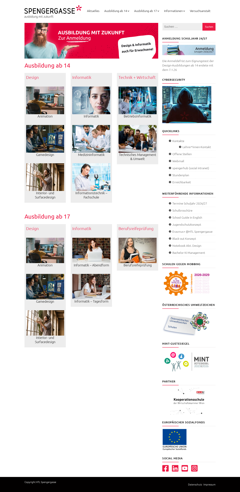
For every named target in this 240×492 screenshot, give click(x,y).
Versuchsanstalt (200, 11)
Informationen (173, 11)
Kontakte (178, 141)
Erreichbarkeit (181, 182)
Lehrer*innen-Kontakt (197, 147)
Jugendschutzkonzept (186, 224)
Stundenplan (180, 175)
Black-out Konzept (184, 238)
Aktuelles (93, 11)
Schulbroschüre (182, 210)
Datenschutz (195, 484)
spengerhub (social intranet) (190, 168)
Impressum (209, 484)
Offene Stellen (182, 154)
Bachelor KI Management (188, 252)
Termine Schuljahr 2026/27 (189, 203)
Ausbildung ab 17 (145, 11)
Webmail (178, 161)
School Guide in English (187, 217)
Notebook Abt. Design (186, 245)
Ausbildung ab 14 (115, 11)
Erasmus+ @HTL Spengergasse (192, 231)
